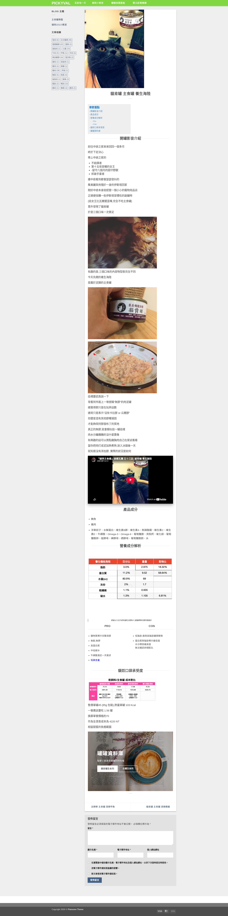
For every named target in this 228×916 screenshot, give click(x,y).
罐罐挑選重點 (118, 3)
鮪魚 (55, 75)
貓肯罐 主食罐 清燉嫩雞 (158, 807)
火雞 (66, 49)
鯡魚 (66, 79)
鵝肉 (55, 88)
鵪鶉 (64, 88)
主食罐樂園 (57, 19)
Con (95, 124)
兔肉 (55, 40)
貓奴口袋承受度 (97, 127)
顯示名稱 (92, 850)
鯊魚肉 (56, 79)
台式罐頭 (66, 40)
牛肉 (55, 53)
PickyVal (60, 3)
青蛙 (65, 71)
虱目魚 (69, 57)
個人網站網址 (153, 850)
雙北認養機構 (140, 3)
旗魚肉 (56, 49)
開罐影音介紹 (96, 111)
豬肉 (55, 66)
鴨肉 (64, 84)
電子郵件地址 (124, 850)
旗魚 (68, 44)
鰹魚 (55, 84)
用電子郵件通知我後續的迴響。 (105, 868)
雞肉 (55, 71)
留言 (90, 828)
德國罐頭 (57, 44)
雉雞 (64, 66)
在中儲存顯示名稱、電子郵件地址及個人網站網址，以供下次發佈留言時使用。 (129, 863)
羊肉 (72, 53)
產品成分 (94, 114)
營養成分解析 (96, 118)
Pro (94, 121)
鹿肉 (72, 88)
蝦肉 (55, 62)
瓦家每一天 (80, 3)
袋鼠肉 (65, 62)
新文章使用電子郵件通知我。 (104, 874)
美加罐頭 (57, 57)
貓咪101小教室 (59, 24)
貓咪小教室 (98, 3)
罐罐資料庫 (95, 131)
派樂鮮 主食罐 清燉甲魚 (102, 807)
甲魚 (64, 53)
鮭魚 (64, 75)
